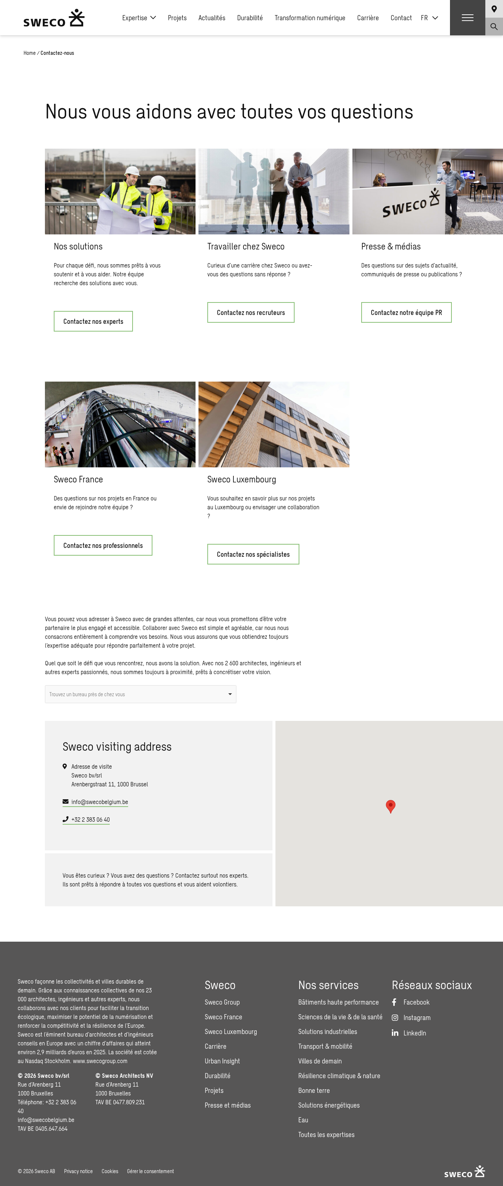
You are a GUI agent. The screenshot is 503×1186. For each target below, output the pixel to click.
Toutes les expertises (326, 1134)
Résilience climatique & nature (339, 1076)
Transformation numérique (310, 18)
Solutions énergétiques (329, 1105)
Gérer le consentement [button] (150, 1171)
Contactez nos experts (93, 321)
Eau (303, 1120)
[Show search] (494, 26)
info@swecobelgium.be (99, 801)
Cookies (110, 1171)
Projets (177, 18)
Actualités (211, 18)
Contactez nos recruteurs (251, 312)
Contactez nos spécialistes (253, 554)
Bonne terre (314, 1090)
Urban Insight (222, 1061)
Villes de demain (320, 1061)
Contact (401, 18)
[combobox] (140, 694)
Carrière (368, 18)
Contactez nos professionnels (103, 545)
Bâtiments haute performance (338, 1002)
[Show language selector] (494, 9)
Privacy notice (78, 1171)
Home (30, 53)
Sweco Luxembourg (231, 1031)
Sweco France (223, 1017)
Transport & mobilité (325, 1046)
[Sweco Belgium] (54, 17)
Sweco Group (222, 1002)
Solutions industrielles (327, 1031)
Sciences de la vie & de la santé (340, 1017)
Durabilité (250, 18)
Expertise (134, 18)
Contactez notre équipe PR (406, 312)
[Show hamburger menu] (467, 17)
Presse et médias (228, 1105)
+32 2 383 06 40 (90, 819)
